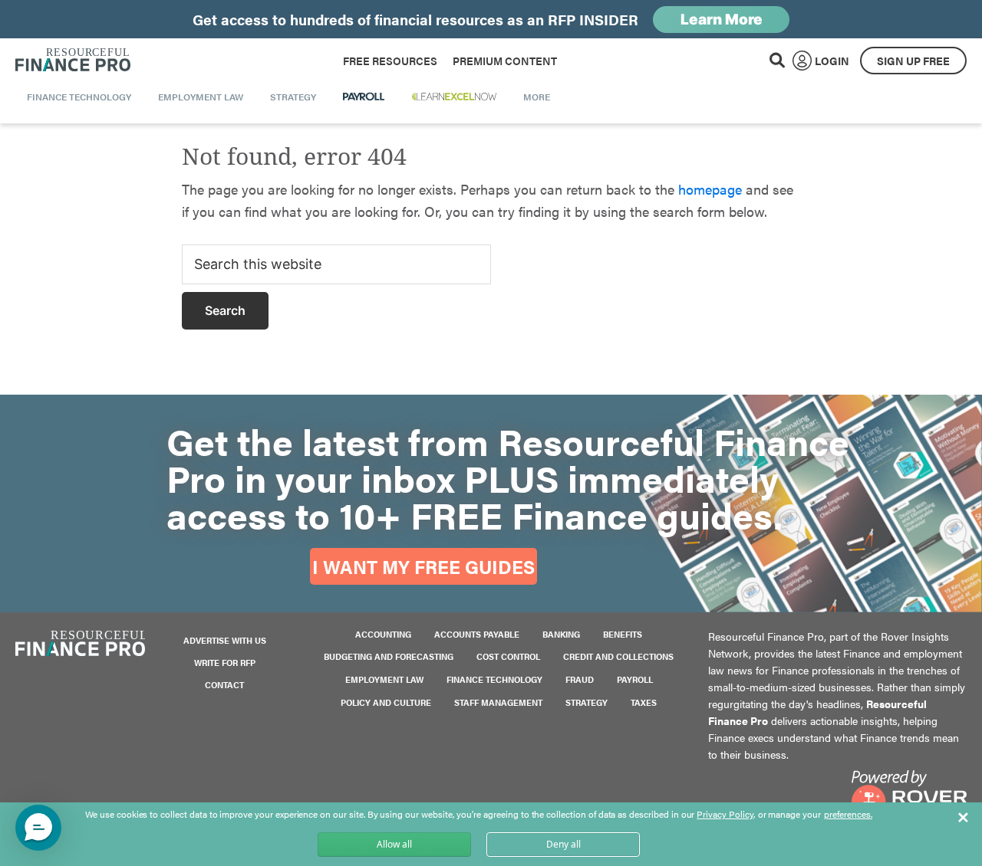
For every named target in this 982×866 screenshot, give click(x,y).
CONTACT (224, 685)
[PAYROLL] (364, 96)
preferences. (848, 815)
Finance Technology (494, 679)
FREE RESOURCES (390, 60)
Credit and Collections (618, 656)
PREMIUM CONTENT (505, 60)
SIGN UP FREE (913, 60)
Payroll (635, 679)
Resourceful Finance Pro (72, 60)
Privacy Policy (725, 814)
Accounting (383, 634)
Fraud (579, 679)
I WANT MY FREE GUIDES (423, 566)
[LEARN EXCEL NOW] (454, 96)
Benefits (622, 634)
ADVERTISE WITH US (224, 640)
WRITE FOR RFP (224, 662)
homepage (710, 188)
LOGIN (832, 60)
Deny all (563, 844)
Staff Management (498, 702)
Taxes (644, 702)
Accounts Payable (476, 634)
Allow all (394, 844)
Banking (561, 634)
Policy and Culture (386, 702)
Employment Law (384, 679)
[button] (38, 828)
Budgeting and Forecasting (388, 656)
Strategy (586, 702)
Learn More (721, 19)
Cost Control (508, 656)
